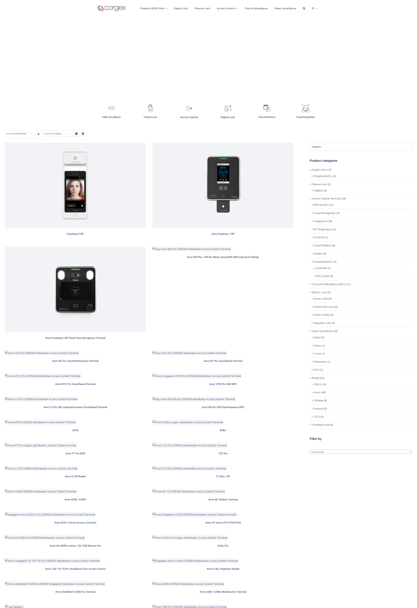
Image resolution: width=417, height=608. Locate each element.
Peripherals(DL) (323, 176)
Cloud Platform (322, 245)
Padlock (318, 190)
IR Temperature (323, 229)
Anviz (317, 392)
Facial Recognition (325, 213)
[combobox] (361, 451)
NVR (316, 369)
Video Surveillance (323, 331)
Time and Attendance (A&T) (328, 284)
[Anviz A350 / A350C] (75, 491)
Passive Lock (319, 184)
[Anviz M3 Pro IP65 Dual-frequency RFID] (223, 399)
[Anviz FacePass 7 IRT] (223, 185)
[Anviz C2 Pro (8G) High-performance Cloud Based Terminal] (75, 399)
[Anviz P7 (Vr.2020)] (75, 445)
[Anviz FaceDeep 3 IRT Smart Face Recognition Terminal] (75, 289)
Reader (318, 253)
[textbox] (361, 452)
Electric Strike (322, 314)
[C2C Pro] (223, 445)
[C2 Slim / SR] (223, 468)
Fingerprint (320, 221)
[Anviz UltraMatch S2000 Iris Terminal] (75, 584)
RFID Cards (322, 276)
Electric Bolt (321, 298)
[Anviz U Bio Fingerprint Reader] (223, 561)
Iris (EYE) (319, 237)
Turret (317, 353)
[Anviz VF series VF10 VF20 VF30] (223, 514)
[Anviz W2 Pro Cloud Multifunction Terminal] (75, 353)
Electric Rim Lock (324, 306)
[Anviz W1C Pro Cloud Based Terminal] (75, 376)
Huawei (318, 408)
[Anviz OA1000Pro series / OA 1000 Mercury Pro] (75, 537)
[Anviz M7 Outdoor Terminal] (223, 491)
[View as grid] (76, 133)
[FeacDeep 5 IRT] (75, 185)
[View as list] (83, 133)
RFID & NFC (321, 204)
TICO (317, 416)
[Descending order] (38, 133)
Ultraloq (318, 400)
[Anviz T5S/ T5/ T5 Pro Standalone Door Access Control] (75, 561)
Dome (317, 345)
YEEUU (318, 384)
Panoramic (320, 361)
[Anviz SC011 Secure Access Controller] (75, 514)
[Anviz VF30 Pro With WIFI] (223, 376)
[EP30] (75, 422)
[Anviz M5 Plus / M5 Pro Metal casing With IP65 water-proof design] (223, 249)
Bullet (317, 337)
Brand (315, 378)
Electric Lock (319, 292)
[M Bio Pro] (223, 537)
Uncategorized (320, 424)
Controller (321, 268)
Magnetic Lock (322, 323)
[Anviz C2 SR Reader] (75, 468)
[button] (304, 8)
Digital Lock (319, 169)
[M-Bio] (223, 422)
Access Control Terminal (326, 198)
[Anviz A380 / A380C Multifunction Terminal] (223, 584)
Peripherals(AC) (323, 261)
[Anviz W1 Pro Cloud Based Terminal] (223, 353)
